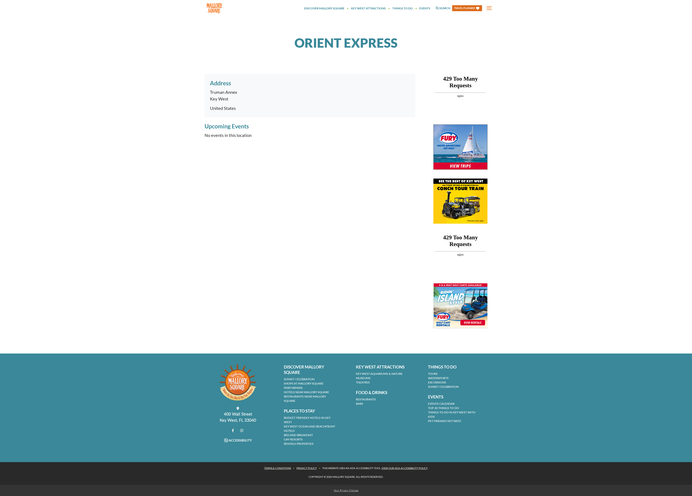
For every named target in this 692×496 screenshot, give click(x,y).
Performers (293, 388)
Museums (363, 378)
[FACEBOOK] (233, 430)
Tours (433, 374)
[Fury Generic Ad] (460, 147)
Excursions (437, 382)
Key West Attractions (368, 8)
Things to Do (402, 8)
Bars (359, 403)
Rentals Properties (299, 444)
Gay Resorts (293, 439)
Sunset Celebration (299, 379)
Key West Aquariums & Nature (379, 374)
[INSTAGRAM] (241, 430)
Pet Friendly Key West (444, 421)
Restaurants (366, 399)
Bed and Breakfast (298, 435)
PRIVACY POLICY (306, 468)
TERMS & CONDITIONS (277, 468)
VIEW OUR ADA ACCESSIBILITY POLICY (404, 468)
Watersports (438, 378)
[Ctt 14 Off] (460, 201)
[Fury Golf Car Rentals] (460, 305)
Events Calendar (441, 403)
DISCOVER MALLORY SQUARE (304, 369)
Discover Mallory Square (324, 8)
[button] (467, 8)
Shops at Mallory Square (303, 383)
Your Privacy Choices (346, 490)
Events (424, 8)
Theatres (363, 382)
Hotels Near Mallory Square (306, 392)
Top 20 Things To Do (443, 408)
